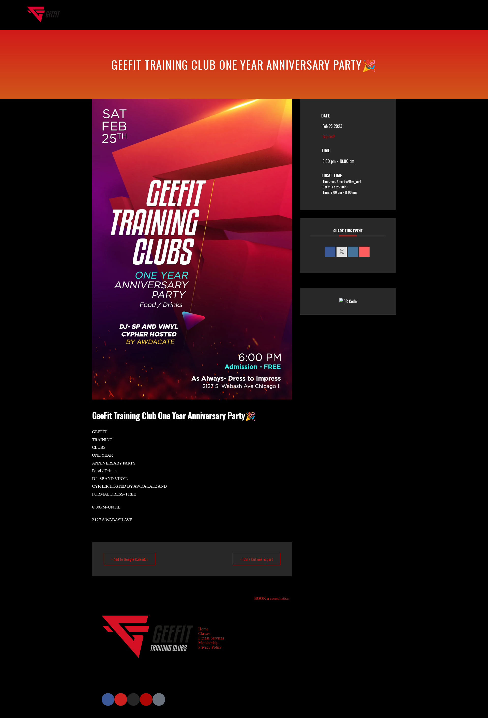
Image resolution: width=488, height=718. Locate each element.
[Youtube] (120, 699)
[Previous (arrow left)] (9, 359)
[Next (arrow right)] (479, 359)
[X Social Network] (342, 252)
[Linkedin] (353, 252)
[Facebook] (108, 699)
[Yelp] (146, 699)
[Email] (364, 252)
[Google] (158, 699)
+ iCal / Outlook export (256, 559)
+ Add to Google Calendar (129, 559)
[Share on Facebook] (330, 252)
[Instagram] (133, 699)
